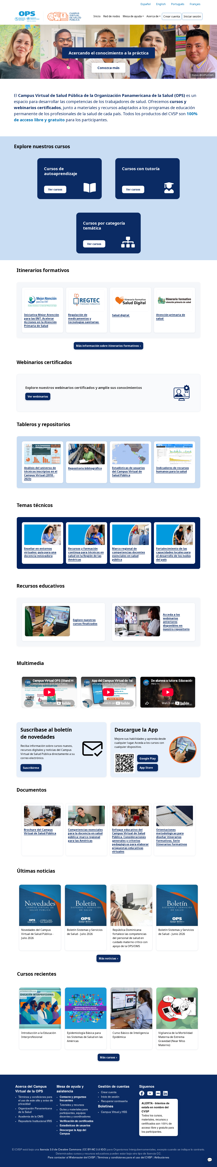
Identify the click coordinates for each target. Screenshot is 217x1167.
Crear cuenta (171, 16)
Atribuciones (161, 1157)
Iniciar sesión (192, 16)
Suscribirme (31, 768)
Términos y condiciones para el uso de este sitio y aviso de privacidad (35, 1100)
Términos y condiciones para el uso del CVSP (124, 1157)
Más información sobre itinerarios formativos (108, 346)
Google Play (148, 758)
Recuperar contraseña (114, 1101)
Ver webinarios (38, 396)
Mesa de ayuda (132, 16)
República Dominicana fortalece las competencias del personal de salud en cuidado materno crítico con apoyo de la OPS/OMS (130, 938)
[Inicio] (48, 16)
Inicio (97, 16)
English (161, 4)
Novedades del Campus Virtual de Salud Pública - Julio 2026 (37, 934)
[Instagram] (158, 1093)
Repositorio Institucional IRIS (35, 1121)
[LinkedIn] (165, 1093)
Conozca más (108, 67)
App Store (146, 767)
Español (146, 4)
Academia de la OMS (30, 1116)
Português (177, 4)
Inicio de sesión (110, 1096)
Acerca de (152, 16)
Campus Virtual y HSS (114, 1112)
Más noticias (108, 958)
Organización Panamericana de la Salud (35, 1110)
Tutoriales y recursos (72, 1104)
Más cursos (108, 1057)
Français (195, 4)
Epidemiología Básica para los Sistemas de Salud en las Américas (85, 1037)
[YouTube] (150, 1093)
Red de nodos (111, 16)
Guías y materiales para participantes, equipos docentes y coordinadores (75, 1112)
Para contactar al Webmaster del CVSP (71, 1157)
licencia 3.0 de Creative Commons (60, 1149)
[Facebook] (141, 1093)
